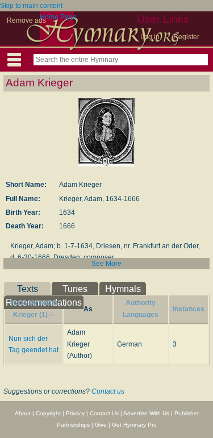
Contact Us (104, 413)
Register (186, 37)
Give (101, 425)
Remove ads (26, 20)
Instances (188, 309)
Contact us (107, 391)
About (23, 413)
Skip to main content (31, 6)
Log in (150, 37)
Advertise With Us (146, 413)
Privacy (75, 413)
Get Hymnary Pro (134, 425)
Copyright (48, 413)
